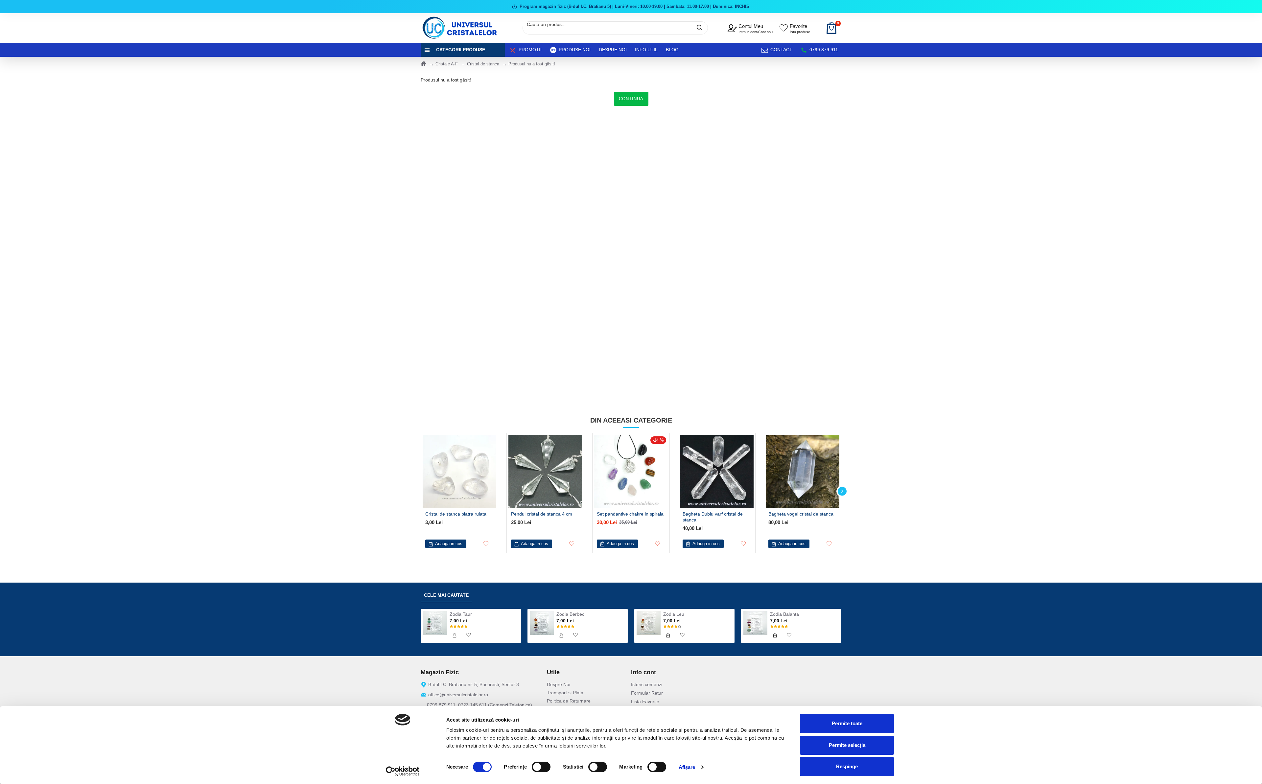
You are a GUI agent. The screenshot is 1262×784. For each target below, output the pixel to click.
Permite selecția (847, 745)
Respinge (847, 766)
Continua (631, 98)
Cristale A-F (446, 63)
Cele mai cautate (446, 595)
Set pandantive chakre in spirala (630, 514)
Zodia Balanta (784, 614)
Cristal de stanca (483, 63)
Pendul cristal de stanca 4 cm (541, 514)
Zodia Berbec (570, 614)
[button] (420, 491)
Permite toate (847, 723)
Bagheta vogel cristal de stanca (800, 514)
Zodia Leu (673, 614)
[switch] (541, 767)
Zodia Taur (461, 614)
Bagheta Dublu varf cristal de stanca (713, 516)
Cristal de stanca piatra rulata (455, 514)
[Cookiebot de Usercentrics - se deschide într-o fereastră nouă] (403, 771)
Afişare (687, 767)
